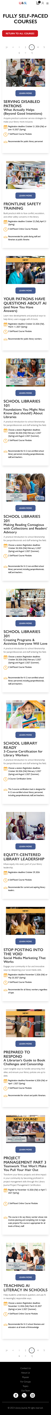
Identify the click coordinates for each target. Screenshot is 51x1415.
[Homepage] (18, 2)
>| (32, 53)
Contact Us (25, 1368)
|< (7, 47)
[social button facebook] (17, 1395)
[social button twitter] (25, 1395)
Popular (25, 1377)
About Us (25, 1373)
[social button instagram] (34, 1395)
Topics (25, 1386)
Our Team (25, 1390)
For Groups (25, 1381)
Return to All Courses (20, 33)
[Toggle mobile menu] (47, 3)
